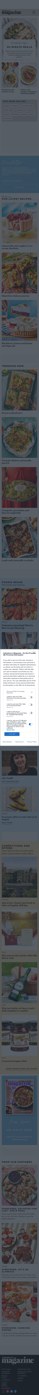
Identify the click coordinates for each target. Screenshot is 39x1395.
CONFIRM (12, 734)
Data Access (19, 742)
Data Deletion (7, 742)
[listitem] (19, 692)
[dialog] (19, 697)
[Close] (35, 653)
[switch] (30, 697)
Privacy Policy (32, 742)
